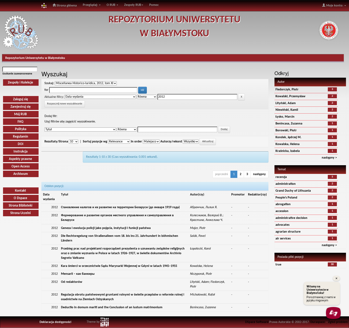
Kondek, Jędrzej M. (288, 137)
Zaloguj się (20, 99)
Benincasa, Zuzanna (288, 123)
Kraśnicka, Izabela (287, 151)
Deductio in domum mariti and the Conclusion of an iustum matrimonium (111, 307)
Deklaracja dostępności (55, 322)
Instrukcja (20, 151)
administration (285, 184)
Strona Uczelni (20, 213)
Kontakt (20, 190)
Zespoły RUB (132, 5)
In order (136, 141)
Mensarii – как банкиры (78, 274)
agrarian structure (288, 231)
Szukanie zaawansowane (17, 73)
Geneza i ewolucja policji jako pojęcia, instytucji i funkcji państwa (106, 228)
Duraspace (317, 322)
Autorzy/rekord (171, 141)
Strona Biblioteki (20, 205)
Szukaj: (49, 83)
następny (259, 174)
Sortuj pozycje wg (95, 141)
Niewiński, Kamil (286, 110)
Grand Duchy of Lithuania (293, 190)
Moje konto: (334, 5)
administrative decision (291, 218)
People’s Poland (286, 197)
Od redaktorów (71, 282)
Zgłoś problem (338, 322)
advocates (282, 225)
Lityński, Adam (285, 103)
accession (281, 211)
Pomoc (154, 5)
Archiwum (20, 174)
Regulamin (20, 136)
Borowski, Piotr (286, 130)
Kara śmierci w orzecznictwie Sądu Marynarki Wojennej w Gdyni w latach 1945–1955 (119, 266)
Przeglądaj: (91, 5)
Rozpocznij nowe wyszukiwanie (64, 103)
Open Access (21, 166)
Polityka (20, 129)
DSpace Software (256, 322)
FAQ (20, 121)
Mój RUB (20, 114)
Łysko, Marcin (284, 116)
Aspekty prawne (20, 159)
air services (283, 238)
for (46, 90)
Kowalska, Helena (287, 144)
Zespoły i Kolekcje (20, 82)
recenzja (281, 177)
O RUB (111, 5)
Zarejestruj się (21, 107)
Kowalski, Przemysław (290, 96)
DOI (20, 144)
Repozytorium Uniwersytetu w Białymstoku (35, 58)
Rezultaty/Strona (56, 141)
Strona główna (66, 5)
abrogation (283, 204)
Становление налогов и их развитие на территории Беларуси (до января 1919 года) (120, 207)
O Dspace (20, 198)
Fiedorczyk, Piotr (287, 89)
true (278, 264)
